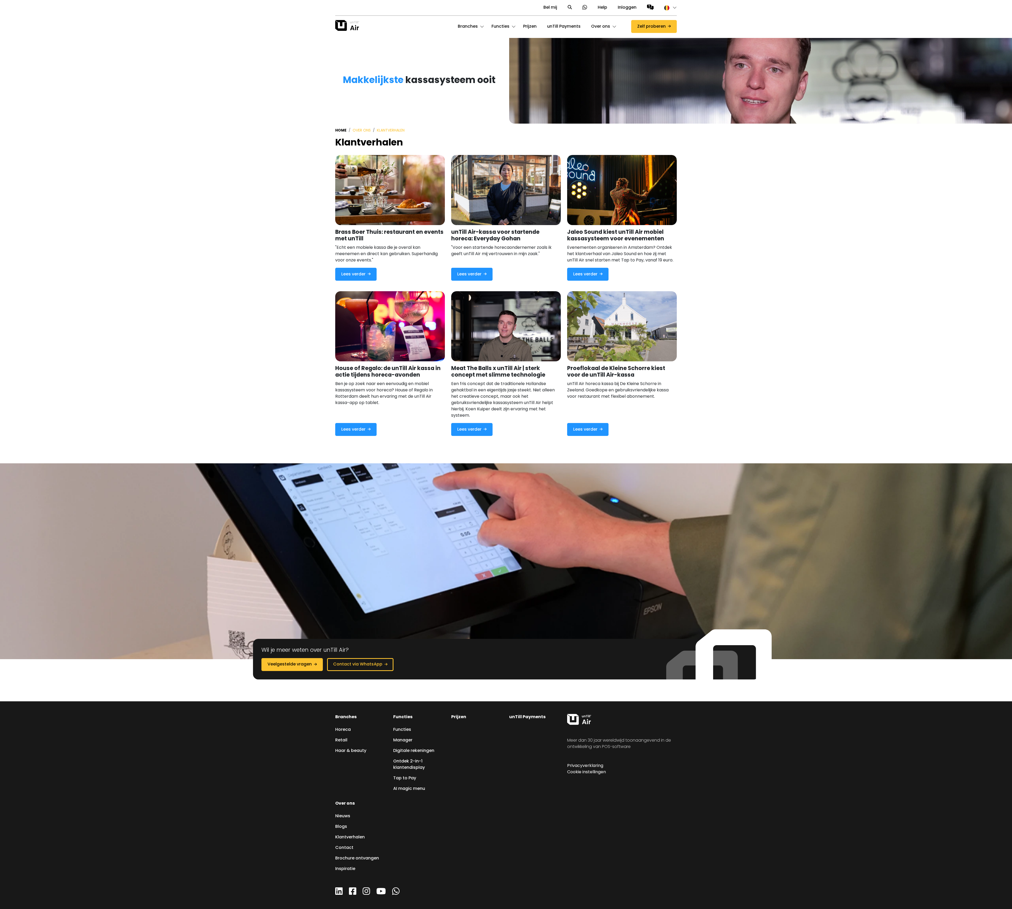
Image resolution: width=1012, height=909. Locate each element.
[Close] (409, 15)
